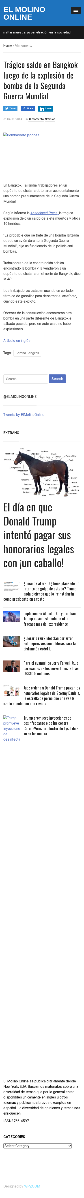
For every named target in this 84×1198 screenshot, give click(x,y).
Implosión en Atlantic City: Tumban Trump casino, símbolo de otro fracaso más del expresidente (50, 618)
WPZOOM (32, 1186)
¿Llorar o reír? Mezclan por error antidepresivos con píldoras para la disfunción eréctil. (50, 643)
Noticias (50, 119)
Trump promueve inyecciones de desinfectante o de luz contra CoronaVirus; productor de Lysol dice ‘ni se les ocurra (51, 725)
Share (30, 108)
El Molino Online (24, 13)
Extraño (11, 433)
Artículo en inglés (16, 340)
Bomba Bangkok (27, 353)
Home (7, 45)
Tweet (12, 108)
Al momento (36, 119)
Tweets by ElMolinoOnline (23, 415)
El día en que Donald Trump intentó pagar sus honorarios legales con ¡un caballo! (38, 534)
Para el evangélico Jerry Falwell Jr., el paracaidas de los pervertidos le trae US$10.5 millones (51, 668)
